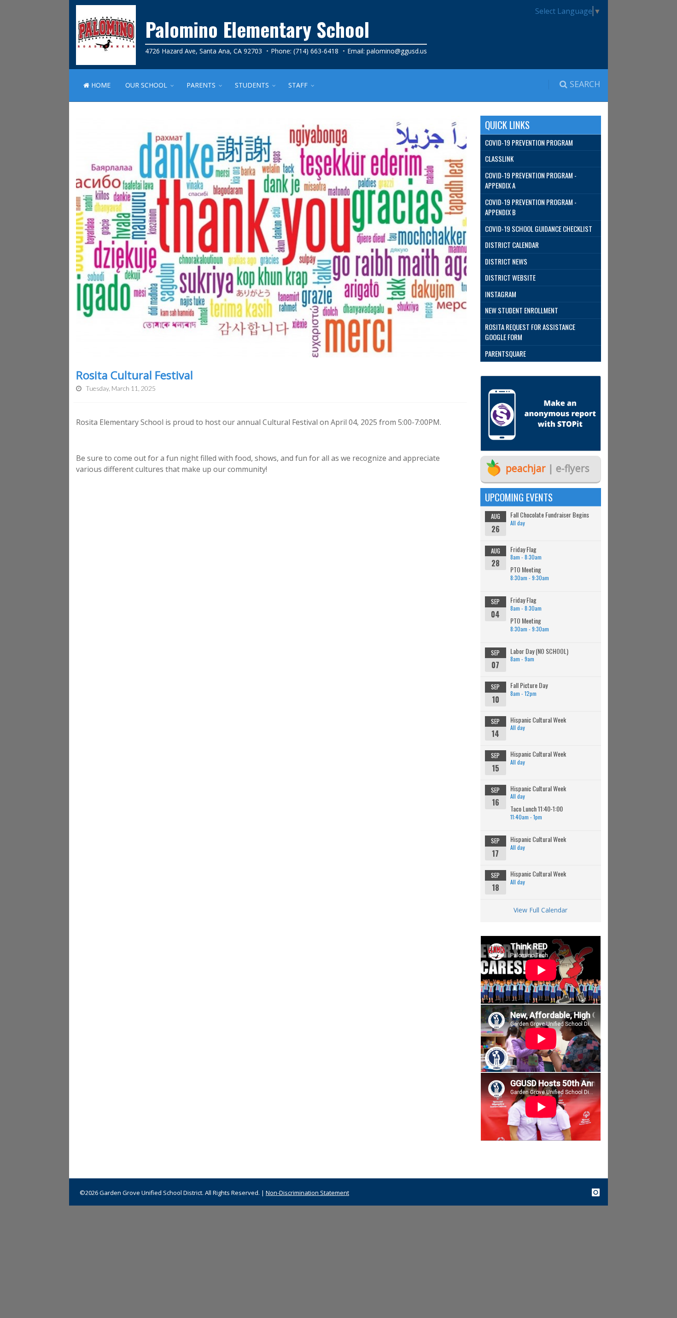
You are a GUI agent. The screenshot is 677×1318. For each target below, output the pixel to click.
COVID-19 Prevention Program (529, 142)
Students (252, 85)
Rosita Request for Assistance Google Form (530, 332)
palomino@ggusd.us (397, 51)
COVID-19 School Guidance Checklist (538, 229)
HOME (100, 85)
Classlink (499, 158)
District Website (510, 277)
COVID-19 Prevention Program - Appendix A (531, 180)
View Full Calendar (540, 910)
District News (506, 261)
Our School (146, 85)
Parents (201, 85)
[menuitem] (540, 143)
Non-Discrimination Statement (307, 1193)
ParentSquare (505, 353)
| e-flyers (547, 468)
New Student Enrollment (521, 310)
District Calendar (512, 245)
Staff (298, 85)
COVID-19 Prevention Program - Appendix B (531, 207)
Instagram (500, 294)
